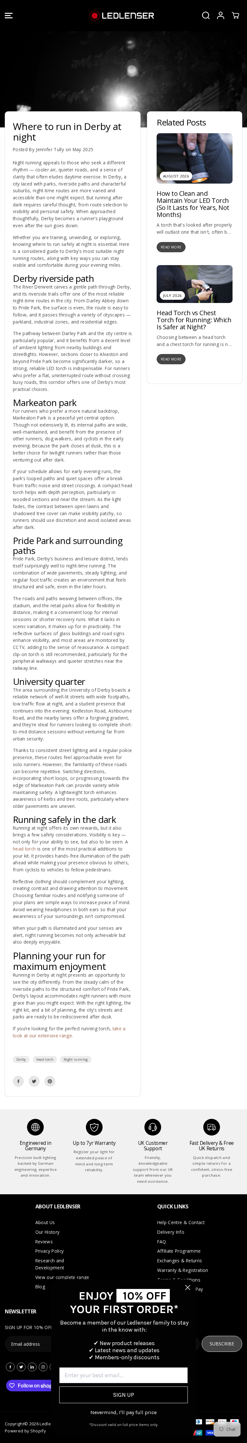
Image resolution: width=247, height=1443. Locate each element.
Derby (21, 1059)
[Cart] (235, 15)
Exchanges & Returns (179, 1260)
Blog (40, 1286)
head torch (44, 1059)
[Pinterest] (49, 1081)
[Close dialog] (187, 1287)
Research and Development (49, 1264)
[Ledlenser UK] (122, 15)
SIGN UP (123, 1394)
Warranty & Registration (182, 1270)
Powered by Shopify (25, 1431)
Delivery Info (170, 1232)
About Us (45, 1222)
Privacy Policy (49, 1251)
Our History (47, 1232)
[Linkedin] (32, 1366)
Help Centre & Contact (181, 1222)
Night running (75, 1059)
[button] (9, 15)
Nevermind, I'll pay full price (123, 1412)
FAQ (161, 1242)
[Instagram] (43, 1366)
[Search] (206, 15)
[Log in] (220, 15)
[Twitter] (34, 1081)
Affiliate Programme (179, 1251)
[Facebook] (18, 1081)
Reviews (44, 1242)
